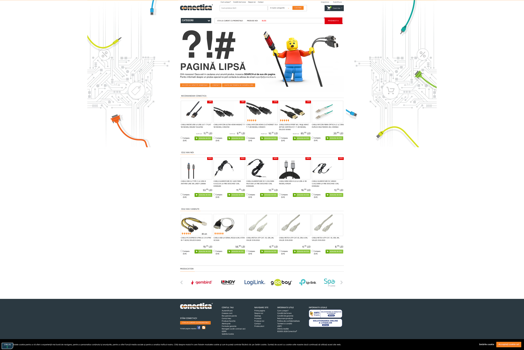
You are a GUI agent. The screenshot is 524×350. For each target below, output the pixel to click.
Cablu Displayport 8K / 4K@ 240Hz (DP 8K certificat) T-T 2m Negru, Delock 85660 (294, 127)
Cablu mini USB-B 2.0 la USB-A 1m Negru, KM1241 (293, 182)
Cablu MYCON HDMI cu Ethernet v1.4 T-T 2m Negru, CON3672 (262, 126)
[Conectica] (196, 306)
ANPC (279, 326)
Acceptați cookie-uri (508, 344)
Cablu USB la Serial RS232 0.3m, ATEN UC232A (229, 239)
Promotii (333, 20)
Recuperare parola (229, 316)
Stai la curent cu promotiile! (230, 20)
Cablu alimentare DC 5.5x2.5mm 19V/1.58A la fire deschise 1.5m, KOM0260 (260, 184)
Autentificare (227, 310)
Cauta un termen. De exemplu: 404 (238, 85)
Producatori (259, 326)
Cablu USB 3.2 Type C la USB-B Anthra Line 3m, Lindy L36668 (193, 182)
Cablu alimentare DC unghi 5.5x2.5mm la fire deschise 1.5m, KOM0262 (325, 184)
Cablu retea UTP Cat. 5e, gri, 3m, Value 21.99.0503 (325, 239)
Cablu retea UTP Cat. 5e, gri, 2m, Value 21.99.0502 (260, 239)
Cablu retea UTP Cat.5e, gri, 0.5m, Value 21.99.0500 (293, 239)
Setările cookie (486, 344)
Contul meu (226, 318)
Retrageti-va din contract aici (233, 329)
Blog (264, 20)
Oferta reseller (283, 329)
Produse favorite (228, 321)
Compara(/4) (186, 139)
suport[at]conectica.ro (265, 77)
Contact (260, 2)
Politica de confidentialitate (288, 321)
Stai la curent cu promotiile (195, 322)
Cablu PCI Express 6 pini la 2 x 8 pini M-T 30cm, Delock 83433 (196, 239)
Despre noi (252, 2)
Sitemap (257, 316)
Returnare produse (285, 318)
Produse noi (252, 20)
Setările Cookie (228, 334)
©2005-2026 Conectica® (287, 331)
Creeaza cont (227, 313)
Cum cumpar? (226, 2)
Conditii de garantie (285, 316)
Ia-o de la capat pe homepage (195, 85)
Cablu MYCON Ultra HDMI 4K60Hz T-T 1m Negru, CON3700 (229, 126)
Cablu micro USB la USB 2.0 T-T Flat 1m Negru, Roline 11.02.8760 (196, 126)
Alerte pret (226, 323)
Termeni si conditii (284, 323)
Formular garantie (229, 326)
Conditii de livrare (239, 2)
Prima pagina (259, 310)
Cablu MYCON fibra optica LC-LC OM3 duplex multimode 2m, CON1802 (328, 126)
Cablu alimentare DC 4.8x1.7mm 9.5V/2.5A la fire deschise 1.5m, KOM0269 (227, 184)
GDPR (224, 331)
